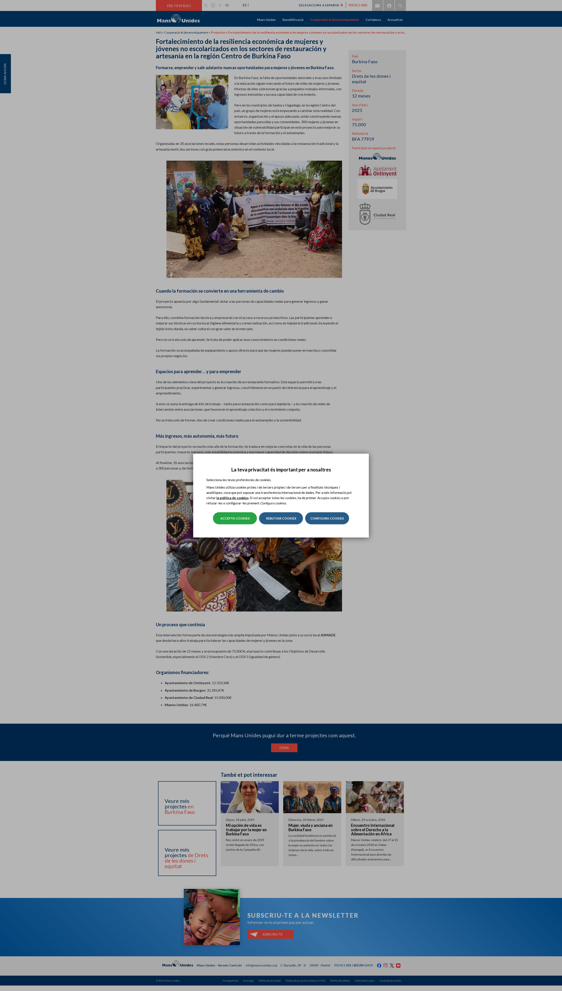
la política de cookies (232, 498)
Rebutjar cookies (281, 518)
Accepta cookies (235, 518)
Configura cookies (327, 518)
